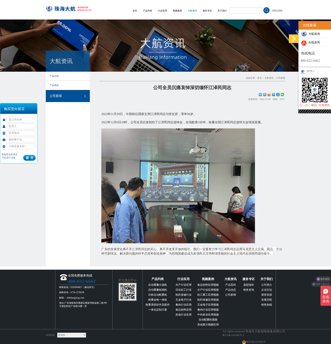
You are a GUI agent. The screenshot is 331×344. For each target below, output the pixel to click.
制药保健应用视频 (208, 299)
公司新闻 (56, 95)
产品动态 (54, 85)
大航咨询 (313, 33)
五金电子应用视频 (208, 304)
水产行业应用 (183, 284)
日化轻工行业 (183, 289)
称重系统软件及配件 (158, 304)
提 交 (30, 157)
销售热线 (266, 304)
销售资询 (248, 289)
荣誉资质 (266, 294)
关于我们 (222, 10)
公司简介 (266, 284)
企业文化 (266, 289)
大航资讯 (192, 10)
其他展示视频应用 (208, 324)
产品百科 (54, 76)
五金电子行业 (183, 299)
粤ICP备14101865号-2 (233, 335)
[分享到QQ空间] (264, 94)
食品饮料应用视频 (208, 284)
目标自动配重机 (157, 294)
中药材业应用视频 (208, 314)
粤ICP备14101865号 (256, 342)
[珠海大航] (69, 7)
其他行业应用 (183, 314)
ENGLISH (277, 10)
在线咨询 (313, 42)
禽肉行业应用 (183, 304)
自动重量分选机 (157, 284)
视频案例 (177, 10)
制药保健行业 (183, 294)
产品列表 (147, 10)
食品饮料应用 (183, 309)
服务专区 (207, 10)
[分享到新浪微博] (269, 94)
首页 (135, 10)
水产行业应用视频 (208, 289)
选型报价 (248, 284)
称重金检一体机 (157, 299)
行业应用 (162, 10)
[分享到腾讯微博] (273, 94)
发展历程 (266, 299)
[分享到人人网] (278, 94)
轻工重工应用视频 (208, 294)
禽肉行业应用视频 (208, 309)
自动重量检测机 (157, 289)
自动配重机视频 (208, 319)
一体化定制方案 (157, 309)
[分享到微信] (282, 94)
